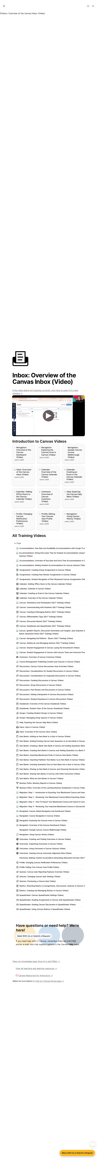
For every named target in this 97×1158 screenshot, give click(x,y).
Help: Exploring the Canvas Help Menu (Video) (71, 492)
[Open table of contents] (92, 1143)
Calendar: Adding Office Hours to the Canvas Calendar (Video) (21, 493)
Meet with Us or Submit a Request (77, 1153)
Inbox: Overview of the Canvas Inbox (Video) (23, 468)
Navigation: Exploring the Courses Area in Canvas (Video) (47, 448)
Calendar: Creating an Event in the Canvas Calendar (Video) (72, 470)
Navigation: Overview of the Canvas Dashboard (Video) (22, 448)
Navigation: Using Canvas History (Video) (73, 512)
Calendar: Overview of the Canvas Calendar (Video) (48, 470)
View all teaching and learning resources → (36, 968)
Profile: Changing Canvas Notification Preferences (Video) (21, 514)
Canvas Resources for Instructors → (35, 975)
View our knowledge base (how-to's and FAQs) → (36, 961)
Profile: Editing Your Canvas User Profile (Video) (46, 514)
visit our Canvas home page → (49, 981)
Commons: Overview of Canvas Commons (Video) (48, 492)
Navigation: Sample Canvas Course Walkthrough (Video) (72, 448)
